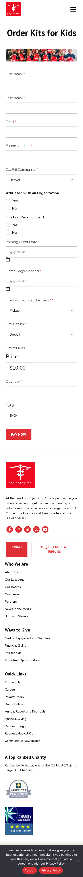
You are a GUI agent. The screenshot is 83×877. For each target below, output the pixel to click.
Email (11, 121)
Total (10, 405)
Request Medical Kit (19, 733)
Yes (15, 201)
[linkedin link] (27, 529)
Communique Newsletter (22, 741)
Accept (30, 870)
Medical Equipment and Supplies (27, 638)
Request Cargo (15, 726)
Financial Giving (15, 645)
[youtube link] (45, 529)
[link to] (41, 789)
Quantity (14, 381)
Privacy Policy (14, 697)
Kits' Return (16, 324)
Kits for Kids (15, 347)
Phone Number (19, 145)
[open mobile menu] (73, 9)
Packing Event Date (23, 241)
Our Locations (14, 580)
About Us (11, 572)
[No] (77, 861)
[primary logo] (13, 10)
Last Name (16, 98)
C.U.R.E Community (22, 169)
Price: (12, 356)
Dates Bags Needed (23, 270)
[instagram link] (18, 529)
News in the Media (18, 609)
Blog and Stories (16, 616)
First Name (16, 74)
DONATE (17, 547)
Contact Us (12, 682)
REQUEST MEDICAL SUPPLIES (54, 549)
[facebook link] (9, 529)
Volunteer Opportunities (22, 660)
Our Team (12, 594)
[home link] (20, 475)
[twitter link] (36, 529)
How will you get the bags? (29, 300)
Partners (11, 602)
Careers (10, 689)
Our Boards (13, 587)
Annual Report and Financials (25, 711)
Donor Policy (14, 704)
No (14, 208)
